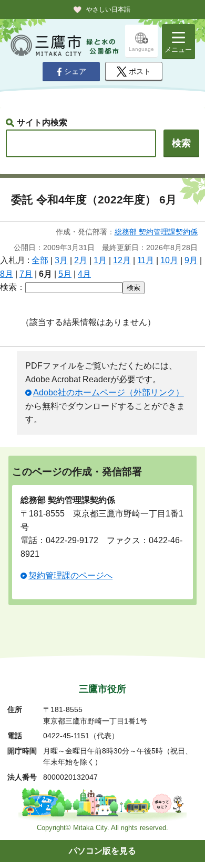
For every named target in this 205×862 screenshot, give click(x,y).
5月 (64, 274)
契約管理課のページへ (70, 575)
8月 (6, 274)
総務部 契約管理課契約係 (156, 232)
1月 (100, 260)
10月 (169, 260)
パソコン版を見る (102, 850)
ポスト (140, 72)
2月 (80, 260)
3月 (61, 260)
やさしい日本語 (108, 9)
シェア (75, 72)
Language (141, 49)
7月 (26, 274)
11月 (145, 260)
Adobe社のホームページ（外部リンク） (108, 392)
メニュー (178, 49)
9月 (191, 260)
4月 (84, 274)
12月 (122, 260)
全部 (40, 260)
